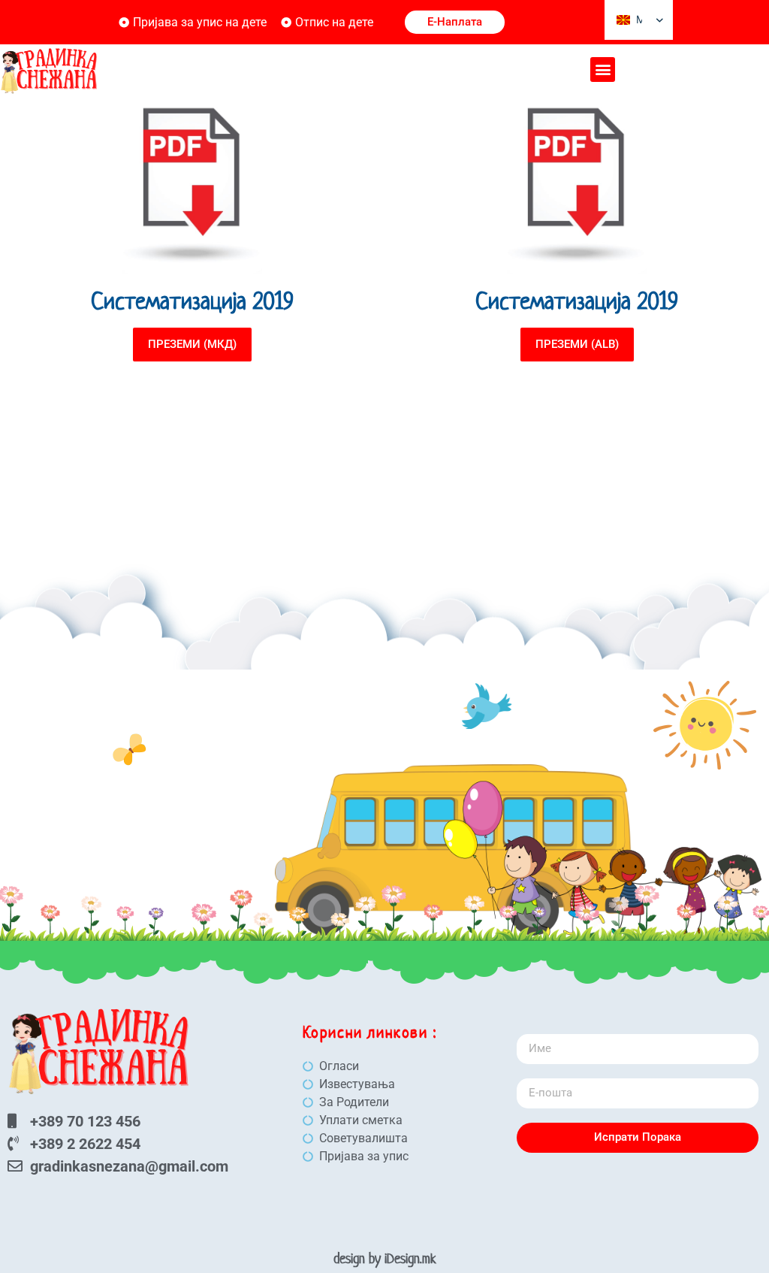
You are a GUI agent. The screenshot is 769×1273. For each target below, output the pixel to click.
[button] (602, 69)
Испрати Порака (637, 1137)
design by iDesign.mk (384, 1258)
